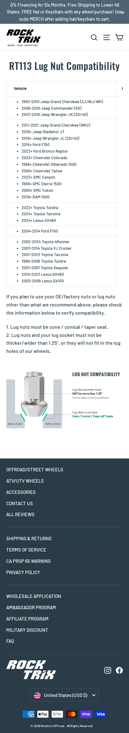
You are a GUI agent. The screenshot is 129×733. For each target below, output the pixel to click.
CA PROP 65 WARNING (28, 561)
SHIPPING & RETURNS (29, 538)
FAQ (10, 641)
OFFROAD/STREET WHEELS (34, 469)
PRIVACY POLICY (23, 572)
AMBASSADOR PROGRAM (31, 607)
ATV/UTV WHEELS (25, 481)
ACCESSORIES (21, 492)
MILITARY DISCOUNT (27, 630)
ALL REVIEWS (20, 514)
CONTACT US (19, 503)
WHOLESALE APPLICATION (33, 596)
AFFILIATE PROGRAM (27, 618)
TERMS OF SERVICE (26, 549)
